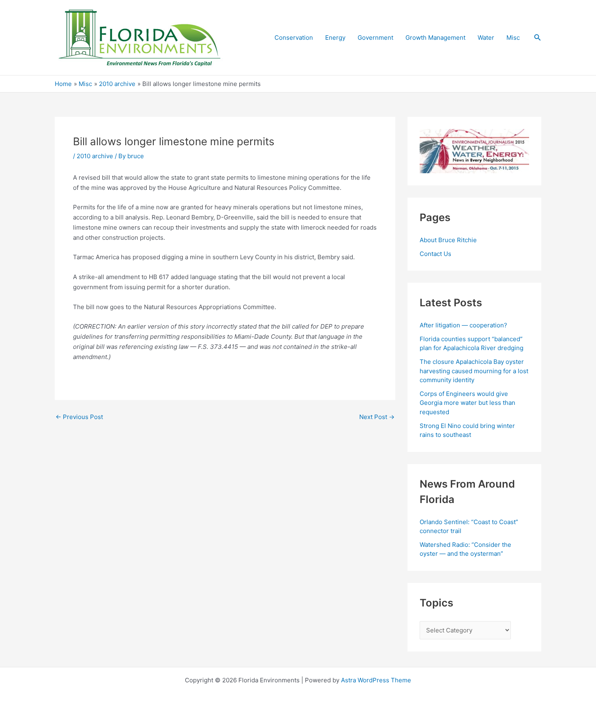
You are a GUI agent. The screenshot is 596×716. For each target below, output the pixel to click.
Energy (335, 37)
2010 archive (95, 156)
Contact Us (435, 254)
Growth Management (435, 37)
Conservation (293, 37)
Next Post (376, 417)
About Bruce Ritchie (448, 240)
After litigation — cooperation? (464, 325)
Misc (513, 37)
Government (375, 37)
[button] (537, 37)
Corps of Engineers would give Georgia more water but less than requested (467, 403)
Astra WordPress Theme (376, 680)
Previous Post (79, 417)
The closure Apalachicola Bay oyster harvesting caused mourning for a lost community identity (474, 371)
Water (486, 37)
